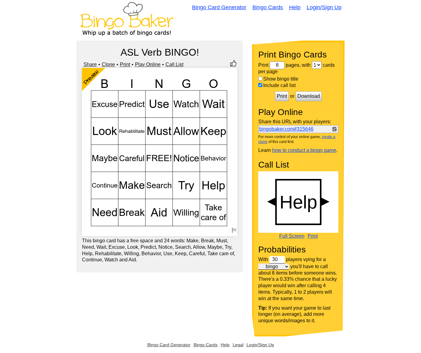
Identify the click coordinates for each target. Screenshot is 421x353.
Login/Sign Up (324, 7)
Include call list (279, 85)
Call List (174, 64)
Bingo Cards (267, 7)
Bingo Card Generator (219, 7)
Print (125, 64)
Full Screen (292, 236)
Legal (238, 345)
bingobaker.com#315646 (286, 129)
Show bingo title (280, 78)
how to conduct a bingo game (304, 150)
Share (90, 64)
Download (308, 96)
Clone (108, 64)
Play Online (148, 64)
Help (294, 7)
